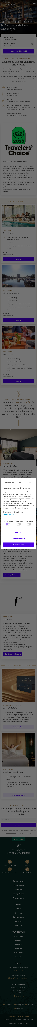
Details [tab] (20, 483)
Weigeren (18, 532)
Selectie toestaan (18, 539)
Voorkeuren (19, 521)
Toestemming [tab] (9, 483)
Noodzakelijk (8, 521)
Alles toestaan (18, 545)
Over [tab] (29, 483)
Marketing (29, 521)
